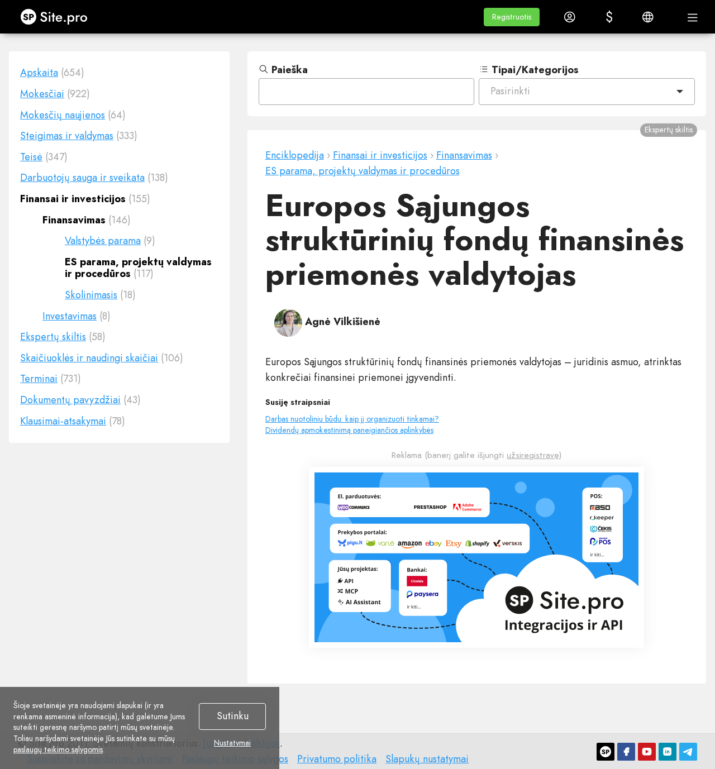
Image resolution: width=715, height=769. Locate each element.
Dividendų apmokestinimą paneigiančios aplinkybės (349, 430)
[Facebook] (626, 752)
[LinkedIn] (667, 752)
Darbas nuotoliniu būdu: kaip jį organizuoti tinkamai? (352, 418)
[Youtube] (647, 752)
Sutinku (233, 716)
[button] (512, 17)
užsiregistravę (533, 455)
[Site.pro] (605, 752)
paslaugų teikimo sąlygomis (58, 749)
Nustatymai (232, 743)
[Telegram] (688, 752)
